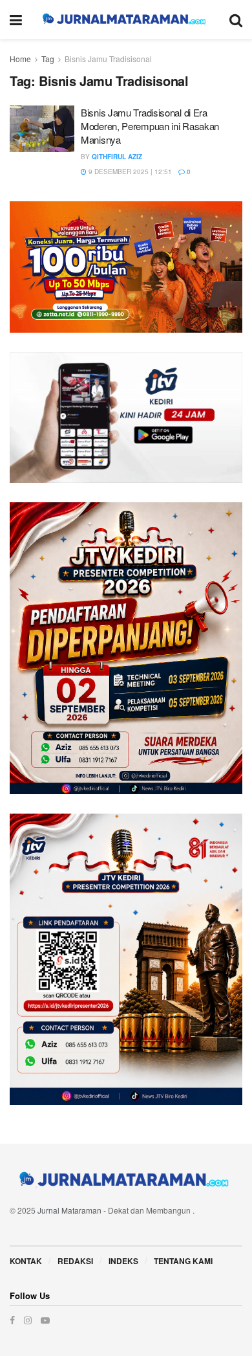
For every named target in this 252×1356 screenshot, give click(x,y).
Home (20, 58)
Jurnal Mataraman (69, 1210)
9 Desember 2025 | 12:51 (129, 171)
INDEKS (123, 1261)
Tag (47, 58)
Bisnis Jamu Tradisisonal (108, 58)
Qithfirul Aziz (117, 156)
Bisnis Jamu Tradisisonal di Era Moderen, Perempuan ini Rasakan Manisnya (150, 126)
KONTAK (26, 1261)
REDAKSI (75, 1261)
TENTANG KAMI (183, 1261)
